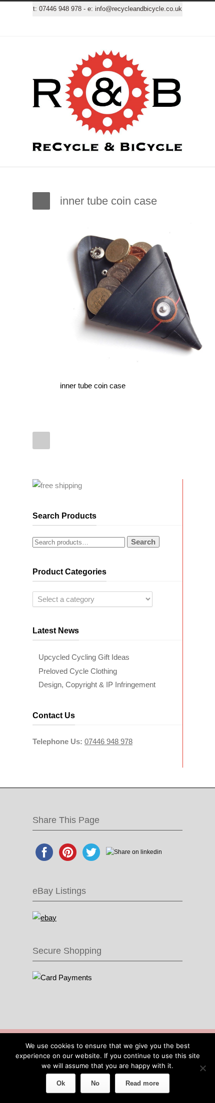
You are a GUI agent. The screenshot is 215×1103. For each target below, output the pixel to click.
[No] (203, 1068)
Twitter (58, 26)
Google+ (98, 26)
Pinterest (138, 26)
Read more (142, 1083)
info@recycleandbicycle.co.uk (138, 8)
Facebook (78, 26)
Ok (60, 1083)
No (95, 1083)
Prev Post (41, 440)
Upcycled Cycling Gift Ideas (84, 657)
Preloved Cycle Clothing (77, 671)
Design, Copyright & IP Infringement (97, 684)
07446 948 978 (60, 8)
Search (143, 542)
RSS (158, 26)
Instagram (118, 26)
